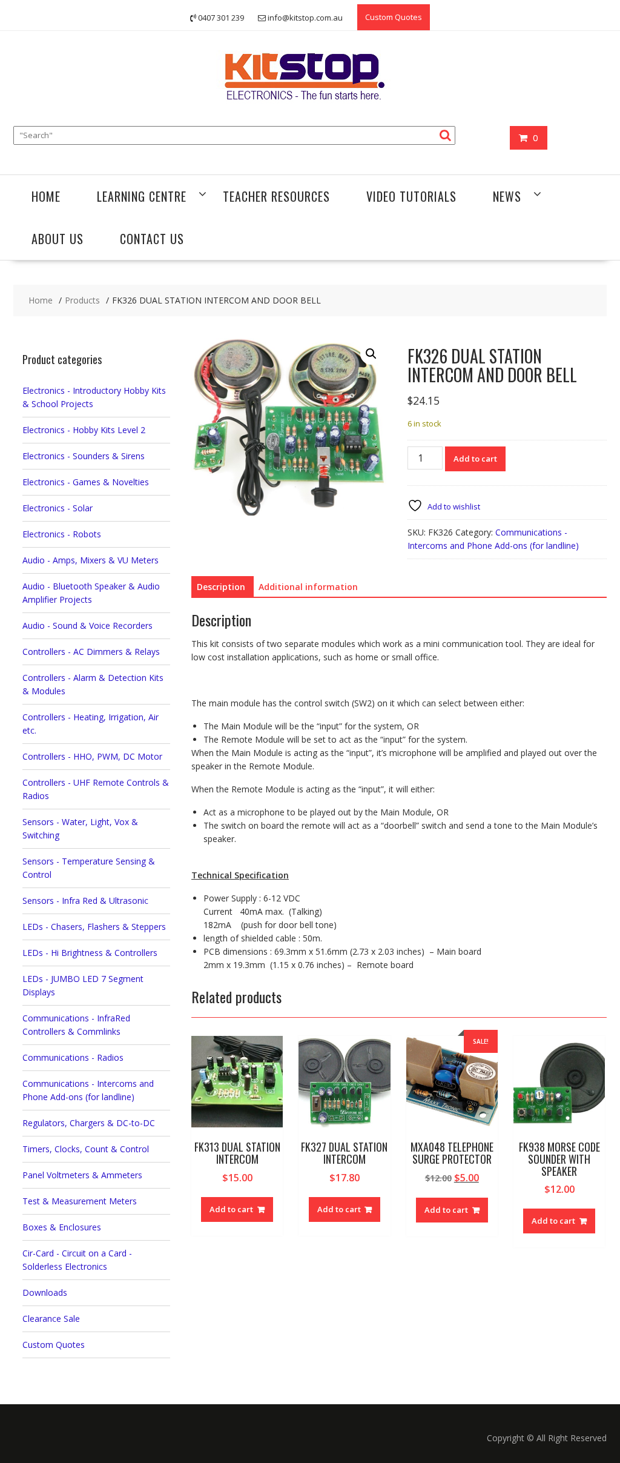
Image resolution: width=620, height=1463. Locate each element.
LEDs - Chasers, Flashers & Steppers (94, 926)
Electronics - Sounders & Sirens (83, 456)
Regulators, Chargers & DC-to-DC (88, 1123)
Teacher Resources (276, 196)
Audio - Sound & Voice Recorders (87, 625)
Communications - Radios (73, 1057)
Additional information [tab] (308, 586)
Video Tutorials (411, 196)
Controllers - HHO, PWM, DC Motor (92, 756)
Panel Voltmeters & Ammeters (82, 1175)
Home (46, 196)
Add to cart (475, 458)
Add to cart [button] (231, 1209)
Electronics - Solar (57, 508)
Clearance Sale (51, 1318)
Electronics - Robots (61, 534)
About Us (57, 239)
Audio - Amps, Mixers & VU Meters (90, 560)
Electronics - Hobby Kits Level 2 (83, 430)
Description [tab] (221, 586)
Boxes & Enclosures (61, 1227)
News (507, 196)
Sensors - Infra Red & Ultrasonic (85, 900)
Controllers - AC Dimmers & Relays (91, 651)
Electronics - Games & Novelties (85, 482)
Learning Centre (141, 196)
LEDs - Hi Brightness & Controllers (89, 952)
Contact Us (152, 239)
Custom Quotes (393, 17)
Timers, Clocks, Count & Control (85, 1149)
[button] (371, 354)
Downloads (44, 1292)
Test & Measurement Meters (79, 1201)
